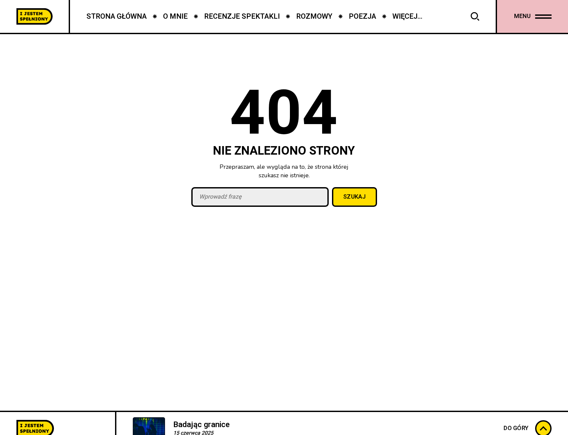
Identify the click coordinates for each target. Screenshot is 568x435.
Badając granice (201, 424)
